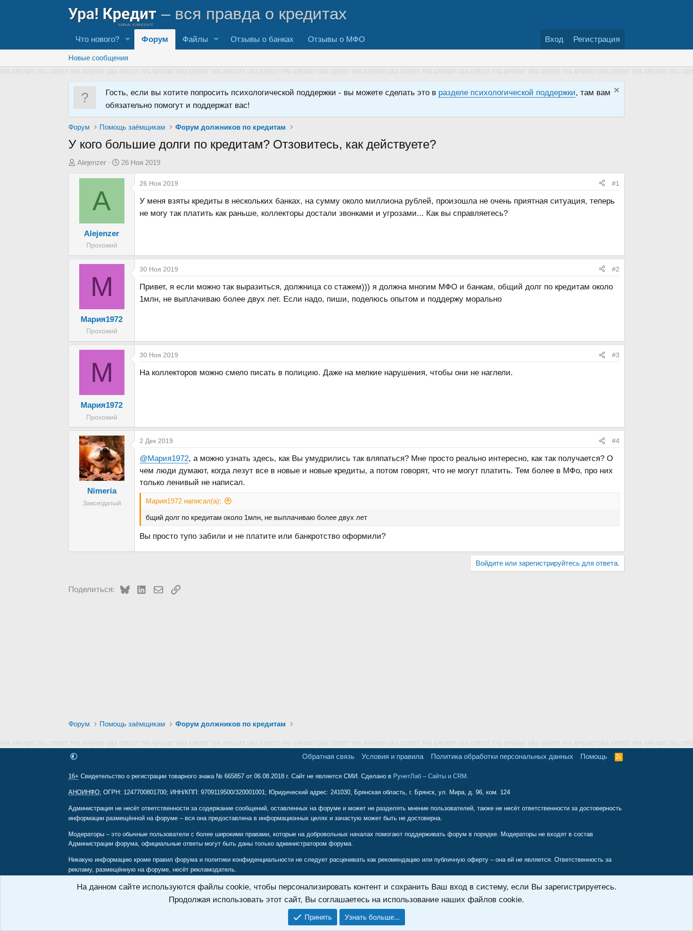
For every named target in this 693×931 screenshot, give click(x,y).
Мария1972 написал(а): (183, 501)
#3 (615, 355)
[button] (127, 39)
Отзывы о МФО (336, 39)
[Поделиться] (602, 183)
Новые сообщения (98, 58)
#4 (615, 441)
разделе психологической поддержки (507, 92)
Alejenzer (91, 162)
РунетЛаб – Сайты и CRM (430, 776)
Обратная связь (328, 756)
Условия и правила (392, 756)
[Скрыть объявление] (615, 91)
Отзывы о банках (262, 39)
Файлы (195, 39)
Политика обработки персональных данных (502, 756)
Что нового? (97, 39)
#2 (615, 269)
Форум (154, 39)
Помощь (593, 756)
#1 (615, 183)
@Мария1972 (164, 458)
